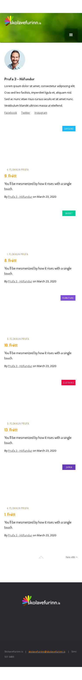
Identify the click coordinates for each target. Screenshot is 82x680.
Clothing (68, 382)
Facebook (10, 113)
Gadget (69, 213)
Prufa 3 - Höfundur (20, 197)
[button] (71, 34)
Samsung (68, 128)
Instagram (41, 113)
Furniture (68, 298)
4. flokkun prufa (18, 169)
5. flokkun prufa (18, 339)
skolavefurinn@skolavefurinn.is (46, 651)
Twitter (25, 113)
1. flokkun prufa (17, 254)
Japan (69, 467)
